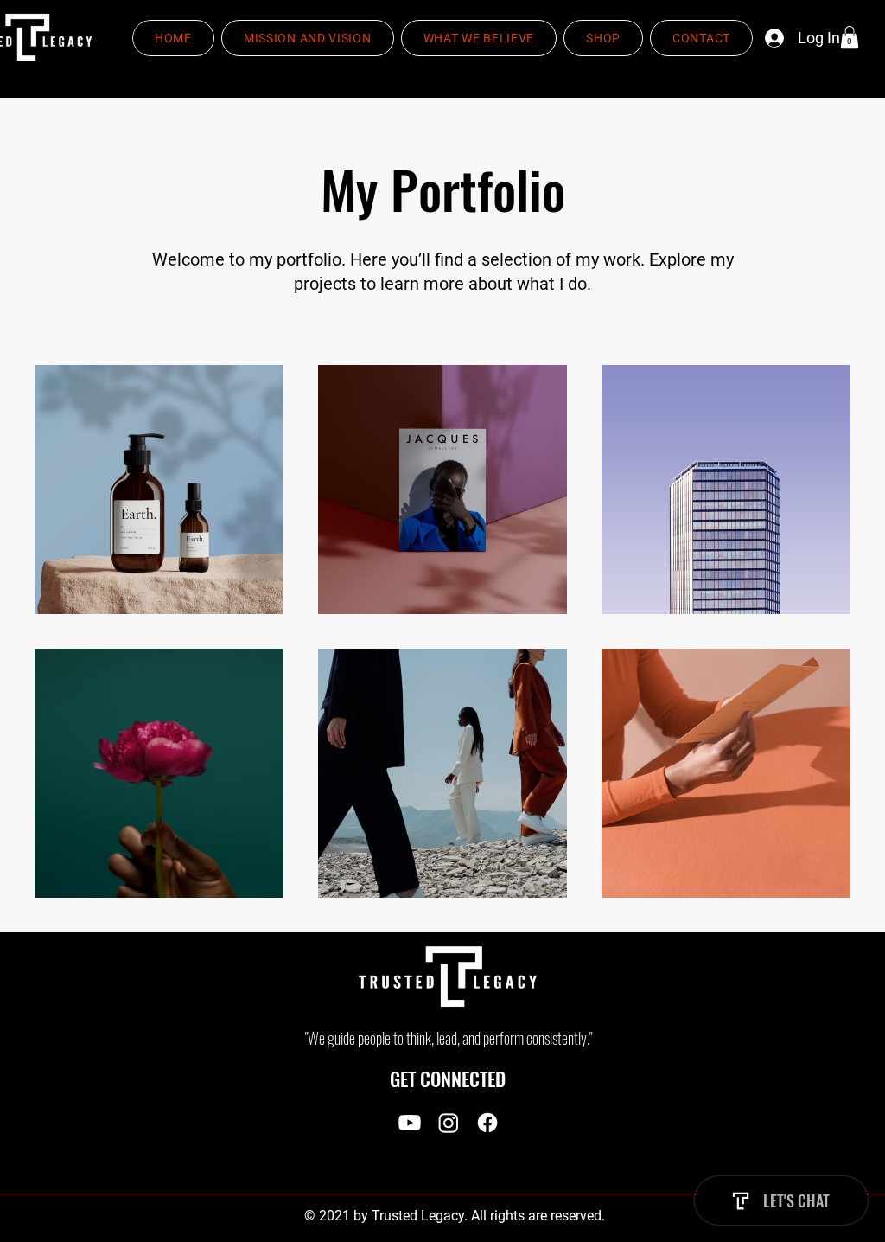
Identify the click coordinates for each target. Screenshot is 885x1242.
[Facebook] (487, 1123)
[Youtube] (410, 1123)
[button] (849, 37)
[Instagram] (449, 1123)
